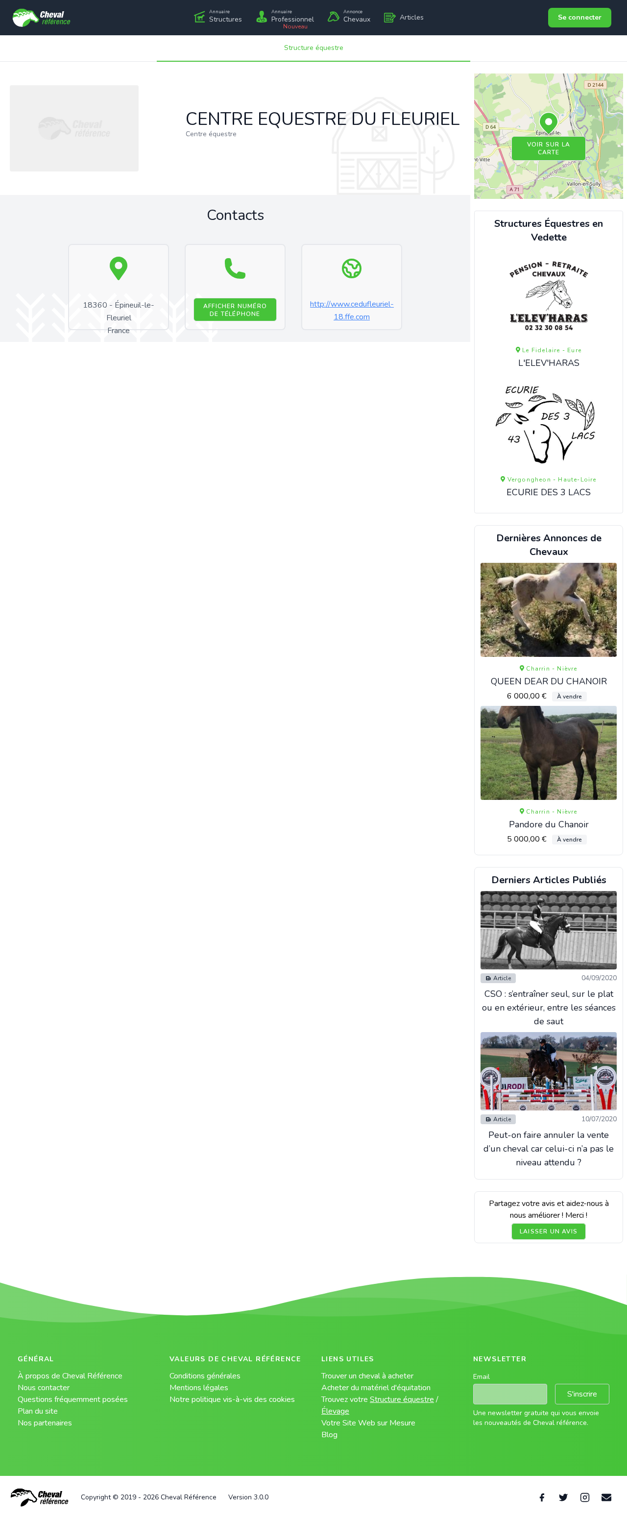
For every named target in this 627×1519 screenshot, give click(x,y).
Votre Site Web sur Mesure (368, 1423)
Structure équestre (313, 47)
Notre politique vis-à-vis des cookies (232, 1399)
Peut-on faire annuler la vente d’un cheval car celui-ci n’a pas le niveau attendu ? (548, 1148)
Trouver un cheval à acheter (367, 1376)
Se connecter (580, 17)
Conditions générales (205, 1376)
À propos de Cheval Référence (70, 1376)
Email (481, 1376)
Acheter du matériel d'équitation (376, 1387)
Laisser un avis (549, 1231)
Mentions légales (198, 1387)
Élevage (335, 1411)
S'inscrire (582, 1394)
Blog (329, 1434)
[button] (548, 124)
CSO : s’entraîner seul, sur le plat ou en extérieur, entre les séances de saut (549, 1007)
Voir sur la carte (548, 148)
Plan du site (38, 1411)
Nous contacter (44, 1387)
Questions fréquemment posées (73, 1399)
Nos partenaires (45, 1423)
